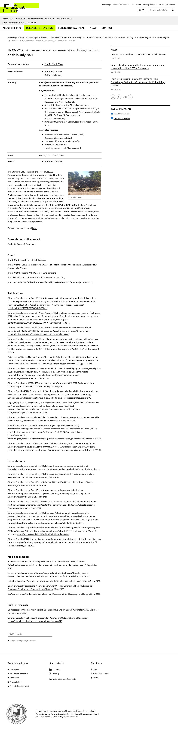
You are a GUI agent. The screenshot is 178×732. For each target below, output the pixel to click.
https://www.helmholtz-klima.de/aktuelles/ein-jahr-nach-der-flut (45, 420)
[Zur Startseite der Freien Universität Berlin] (22, 8)
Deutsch (96, 677)
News (93, 27)
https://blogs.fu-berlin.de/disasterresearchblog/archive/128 (35, 386)
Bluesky (56, 673)
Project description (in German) (23, 640)
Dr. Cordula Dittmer (53, 71)
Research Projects (144, 37)
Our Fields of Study (59, 37)
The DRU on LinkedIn (121, 113)
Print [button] (95, 669)
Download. (30, 244)
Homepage (106, 4)
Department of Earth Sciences (15, 18)
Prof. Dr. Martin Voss (53, 64)
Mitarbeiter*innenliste (121, 4)
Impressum (136, 4)
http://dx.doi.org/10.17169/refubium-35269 (27, 412)
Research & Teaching (39, 27)
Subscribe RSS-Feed (101, 673)
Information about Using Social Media (62, 679)
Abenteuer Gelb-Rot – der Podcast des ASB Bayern (30, 589)
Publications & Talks (71, 27)
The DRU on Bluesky (122, 118)
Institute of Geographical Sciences (42, 18)
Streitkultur (73, 576)
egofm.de (85, 581)
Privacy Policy (149, 4)
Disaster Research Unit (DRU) (20, 22)
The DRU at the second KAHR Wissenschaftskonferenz (32, 272)
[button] (141, 10)
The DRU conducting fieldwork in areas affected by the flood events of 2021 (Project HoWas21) (50, 282)
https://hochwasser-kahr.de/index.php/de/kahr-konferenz (43, 534)
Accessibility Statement (165, 4)
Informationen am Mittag (78, 564)
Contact (107, 27)
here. (34, 228)
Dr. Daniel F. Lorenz (52, 74)
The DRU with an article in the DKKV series (27, 259)
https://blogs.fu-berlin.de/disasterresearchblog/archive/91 (64, 397)
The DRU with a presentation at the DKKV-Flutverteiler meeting (36, 277)
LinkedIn (56, 669)
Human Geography (65, 18)
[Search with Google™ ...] (172, 10)
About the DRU (12, 27)
